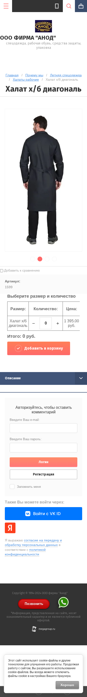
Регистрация (43, 474)
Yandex (10, 528)
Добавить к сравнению (21, 270)
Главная (12, 75)
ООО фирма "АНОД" (28, 37)
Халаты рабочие (26, 79)
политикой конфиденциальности (25, 552)
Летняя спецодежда (66, 75)
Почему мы (34, 75)
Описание (13, 378)
